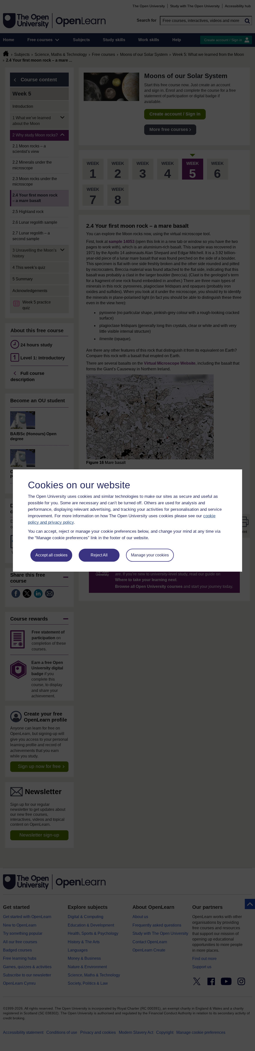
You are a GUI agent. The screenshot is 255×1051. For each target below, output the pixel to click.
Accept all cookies (51, 555)
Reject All (99, 555)
